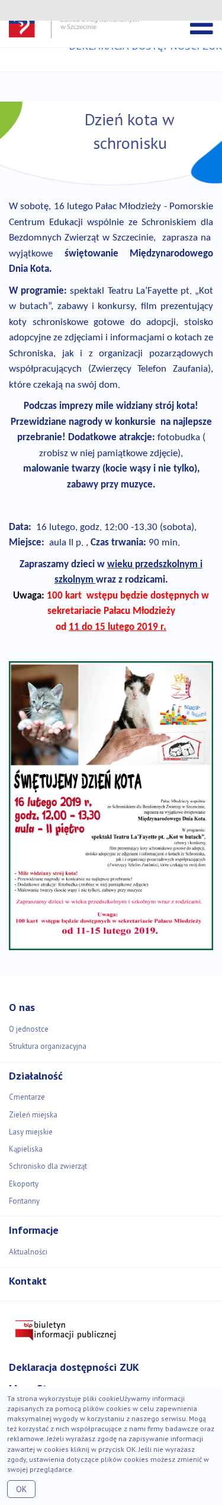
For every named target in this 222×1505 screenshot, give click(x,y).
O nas (22, 1007)
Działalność (36, 1076)
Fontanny (24, 1201)
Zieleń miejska (33, 1115)
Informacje (34, 1230)
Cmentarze (27, 1097)
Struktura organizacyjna (47, 1046)
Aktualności (28, 1252)
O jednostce (29, 1029)
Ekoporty (23, 1184)
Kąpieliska (26, 1149)
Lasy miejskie (31, 1132)
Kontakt (28, 1281)
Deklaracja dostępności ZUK (74, 1367)
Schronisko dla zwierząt (48, 1166)
